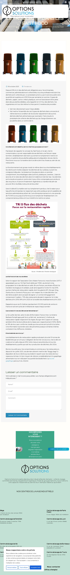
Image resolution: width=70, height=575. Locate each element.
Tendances (28, 86)
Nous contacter (53, 567)
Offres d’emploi (50, 570)
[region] (24, 559)
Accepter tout (35, 567)
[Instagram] (69, 2)
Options (53, 481)
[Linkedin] (66, 2)
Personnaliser (12, 567)
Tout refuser (24, 567)
